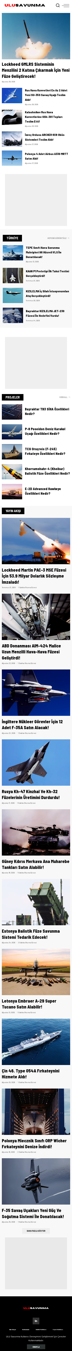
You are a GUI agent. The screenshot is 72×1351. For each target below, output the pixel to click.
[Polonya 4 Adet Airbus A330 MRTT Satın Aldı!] (12, 158)
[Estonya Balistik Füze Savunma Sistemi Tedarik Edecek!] (36, 902)
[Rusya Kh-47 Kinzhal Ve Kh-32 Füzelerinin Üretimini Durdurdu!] (36, 762)
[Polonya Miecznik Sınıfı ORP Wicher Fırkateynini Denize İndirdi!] (36, 1112)
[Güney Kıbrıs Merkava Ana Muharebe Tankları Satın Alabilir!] (36, 832)
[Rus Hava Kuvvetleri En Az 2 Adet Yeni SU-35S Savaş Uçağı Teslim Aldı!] (12, 95)
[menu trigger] (65, 5)
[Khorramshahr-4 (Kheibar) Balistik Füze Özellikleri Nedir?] (12, 471)
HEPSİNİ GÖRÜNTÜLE (56, 238)
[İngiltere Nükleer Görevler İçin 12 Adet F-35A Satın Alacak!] (36, 692)
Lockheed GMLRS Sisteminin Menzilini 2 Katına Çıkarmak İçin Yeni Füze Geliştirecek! (36, 70)
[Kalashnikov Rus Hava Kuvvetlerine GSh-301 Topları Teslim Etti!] (12, 117)
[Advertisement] (36, 200)
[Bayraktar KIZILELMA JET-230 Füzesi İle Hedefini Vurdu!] (13, 315)
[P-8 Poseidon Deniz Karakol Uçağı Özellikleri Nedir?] (12, 432)
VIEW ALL (63, 397)
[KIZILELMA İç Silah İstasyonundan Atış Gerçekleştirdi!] (13, 295)
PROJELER (13, 397)
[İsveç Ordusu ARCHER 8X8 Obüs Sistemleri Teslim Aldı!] (12, 139)
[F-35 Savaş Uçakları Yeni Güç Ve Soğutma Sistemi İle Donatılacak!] (36, 1181)
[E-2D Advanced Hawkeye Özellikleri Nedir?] (12, 491)
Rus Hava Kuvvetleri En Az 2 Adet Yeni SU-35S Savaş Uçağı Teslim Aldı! (46, 94)
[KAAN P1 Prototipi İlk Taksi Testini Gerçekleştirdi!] (13, 275)
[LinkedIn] (36, 1321)
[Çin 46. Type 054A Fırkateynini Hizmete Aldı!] (36, 1042)
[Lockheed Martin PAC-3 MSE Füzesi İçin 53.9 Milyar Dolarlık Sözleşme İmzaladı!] (36, 541)
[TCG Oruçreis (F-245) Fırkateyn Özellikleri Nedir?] (12, 451)
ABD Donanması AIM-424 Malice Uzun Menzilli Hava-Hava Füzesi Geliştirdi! (31, 651)
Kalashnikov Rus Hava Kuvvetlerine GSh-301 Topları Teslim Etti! (43, 116)
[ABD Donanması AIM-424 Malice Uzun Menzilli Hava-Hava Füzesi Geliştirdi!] (36, 617)
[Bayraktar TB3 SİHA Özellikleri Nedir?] (12, 412)
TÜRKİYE (12, 238)
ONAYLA (36, 1346)
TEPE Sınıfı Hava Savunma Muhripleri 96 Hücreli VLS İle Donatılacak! (43, 252)
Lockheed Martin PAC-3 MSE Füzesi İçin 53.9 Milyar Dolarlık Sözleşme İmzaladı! (34, 576)
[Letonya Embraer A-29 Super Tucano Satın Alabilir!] (36, 972)
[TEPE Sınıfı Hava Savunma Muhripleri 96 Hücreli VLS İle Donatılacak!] (13, 253)
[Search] (58, 5)
